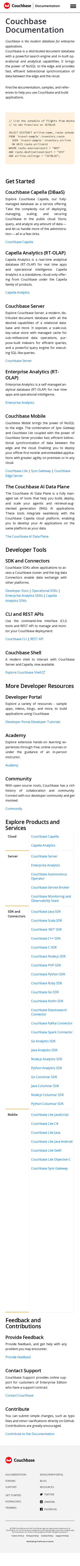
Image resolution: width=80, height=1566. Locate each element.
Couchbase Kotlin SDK (47, 1001)
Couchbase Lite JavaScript (50, 1114)
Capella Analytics (17, 292)
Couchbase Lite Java (45, 1132)
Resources (47, 1487)
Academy (11, 765)
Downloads (13, 1501)
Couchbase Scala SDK (46, 920)
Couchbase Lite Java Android (51, 1141)
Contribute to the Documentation (29, 1434)
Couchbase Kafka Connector (51, 1023)
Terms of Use (17, 1536)
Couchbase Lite (16, 471)
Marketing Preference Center (40, 1541)
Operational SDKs (45, 591)
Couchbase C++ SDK (46, 938)
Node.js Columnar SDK (47, 1095)
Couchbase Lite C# (44, 1123)
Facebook (50, 1509)
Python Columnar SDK (47, 1104)
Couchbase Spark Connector (52, 1032)
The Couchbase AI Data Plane (27, 536)
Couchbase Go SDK (45, 992)
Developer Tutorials (45, 722)
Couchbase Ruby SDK (46, 983)
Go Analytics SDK (43, 1041)
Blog (43, 1481)
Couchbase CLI (16, 639)
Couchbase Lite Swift (46, 1150)
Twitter (49, 1494)
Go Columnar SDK (44, 1077)
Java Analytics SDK (44, 1050)
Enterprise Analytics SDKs (24, 595)
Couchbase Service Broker (50, 887)
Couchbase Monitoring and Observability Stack (51, 898)
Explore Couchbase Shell (23, 672)
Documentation (15, 1474)
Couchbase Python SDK (48, 974)
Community (13, 808)
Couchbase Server (18, 361)
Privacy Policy (32, 1536)
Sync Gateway (41, 471)
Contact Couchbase (19, 1395)
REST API (36, 639)
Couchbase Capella (19, 242)
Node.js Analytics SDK (46, 1059)
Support (11, 1487)
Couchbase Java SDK (46, 911)
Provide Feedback (18, 1357)
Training (11, 1507)
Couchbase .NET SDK (46, 929)
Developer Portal (17, 722)
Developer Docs (17, 591)
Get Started (13, 1495)
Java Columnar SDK (45, 1086)
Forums (10, 1481)
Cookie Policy (47, 1536)
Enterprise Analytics (19, 402)
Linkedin (49, 1502)
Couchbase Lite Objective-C (51, 1159)
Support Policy (62, 1536)
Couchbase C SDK (44, 947)
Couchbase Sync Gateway (49, 1168)
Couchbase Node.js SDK (48, 956)
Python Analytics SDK (46, 1068)
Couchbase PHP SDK (46, 965)
